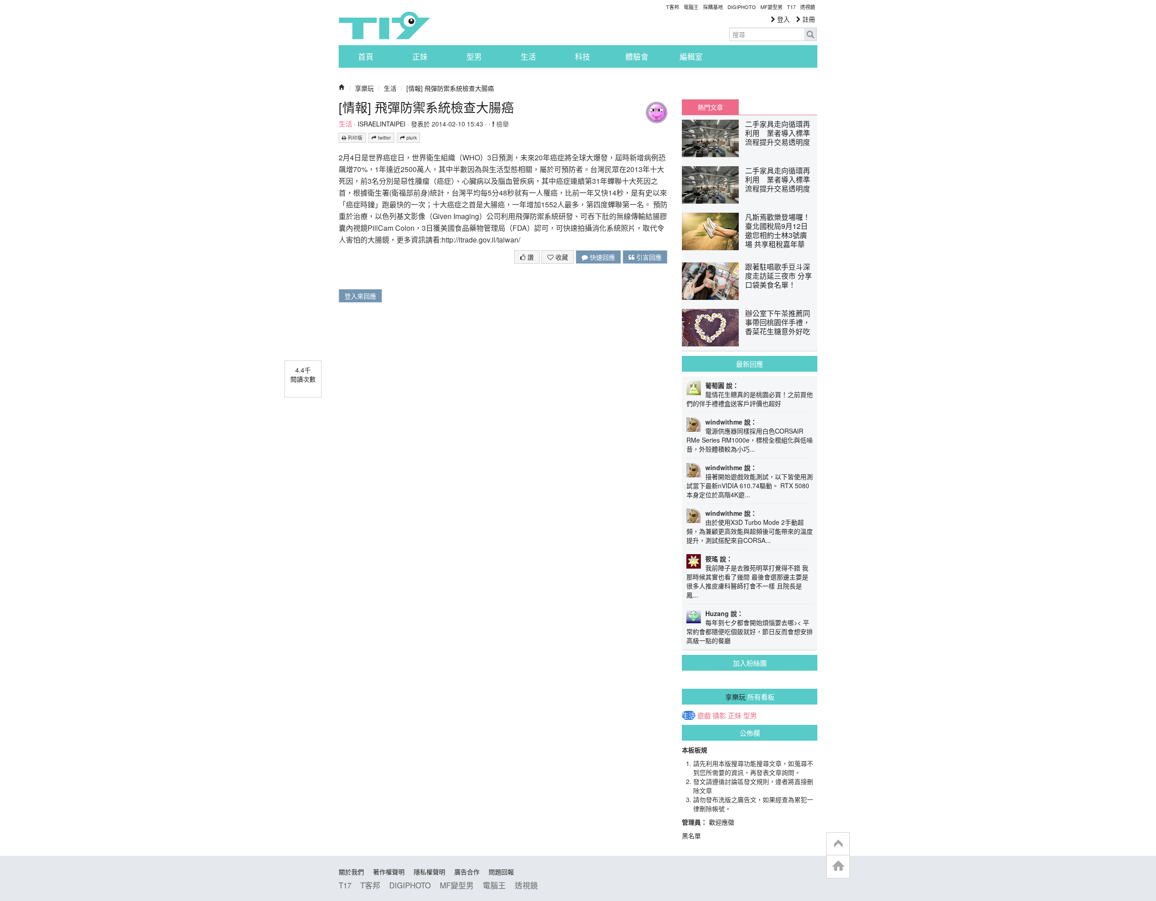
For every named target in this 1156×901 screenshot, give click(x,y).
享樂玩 (364, 88)
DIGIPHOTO (741, 6)
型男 (474, 56)
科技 (582, 56)
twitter (384, 137)
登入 (782, 18)
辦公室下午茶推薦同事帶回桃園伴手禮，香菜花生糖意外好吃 (777, 322)
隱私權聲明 (429, 871)
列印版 (354, 137)
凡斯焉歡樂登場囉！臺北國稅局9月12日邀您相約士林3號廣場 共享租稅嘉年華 (777, 230)
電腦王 (691, 6)
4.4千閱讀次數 (303, 374)
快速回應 (601, 256)
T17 (384, 25)
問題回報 (501, 871)
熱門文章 (710, 107)
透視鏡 (807, 6)
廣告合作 (467, 871)
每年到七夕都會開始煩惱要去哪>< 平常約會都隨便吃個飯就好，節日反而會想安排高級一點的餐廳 (749, 631)
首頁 (365, 56)
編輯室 (691, 56)
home (838, 866)
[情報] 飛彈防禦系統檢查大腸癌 (450, 88)
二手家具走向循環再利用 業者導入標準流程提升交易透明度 (777, 133)
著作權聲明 (389, 871)
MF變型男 (771, 6)
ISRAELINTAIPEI (382, 123)
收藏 (561, 256)
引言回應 (648, 256)
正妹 (420, 56)
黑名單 (691, 835)
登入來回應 (360, 295)
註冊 (808, 18)
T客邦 (672, 6)
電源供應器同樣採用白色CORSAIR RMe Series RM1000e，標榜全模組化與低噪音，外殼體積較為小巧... (749, 439)
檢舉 (501, 123)
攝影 (719, 715)
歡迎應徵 (721, 821)
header (838, 844)
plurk (411, 137)
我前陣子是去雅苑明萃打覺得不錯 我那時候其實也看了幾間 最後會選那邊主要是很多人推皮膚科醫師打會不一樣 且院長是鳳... (747, 581)
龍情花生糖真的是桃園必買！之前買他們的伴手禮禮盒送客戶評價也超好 (749, 399)
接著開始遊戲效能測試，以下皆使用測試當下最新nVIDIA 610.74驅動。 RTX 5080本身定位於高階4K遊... (749, 485)
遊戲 (704, 715)
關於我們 (351, 871)
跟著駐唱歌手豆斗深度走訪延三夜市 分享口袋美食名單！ (778, 275)
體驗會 (636, 56)
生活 (528, 56)
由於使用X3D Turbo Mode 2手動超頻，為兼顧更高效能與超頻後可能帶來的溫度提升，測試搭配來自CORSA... (749, 531)
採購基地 (713, 6)
